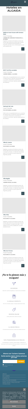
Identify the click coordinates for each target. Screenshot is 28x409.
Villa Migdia (6, 178)
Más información (14, 401)
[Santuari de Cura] (14, 97)
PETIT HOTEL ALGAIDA (10, 70)
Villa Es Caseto (7, 142)
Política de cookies (9, 380)
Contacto (6, 378)
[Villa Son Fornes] (14, 242)
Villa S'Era (6, 214)
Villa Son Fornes (8, 251)
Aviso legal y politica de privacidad (11, 383)
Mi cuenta (6, 376)
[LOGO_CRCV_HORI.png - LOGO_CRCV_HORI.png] (14, 2)
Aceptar (14, 406)
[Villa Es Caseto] (14, 133)
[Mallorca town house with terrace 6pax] (14, 23)
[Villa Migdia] (14, 169)
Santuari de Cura (8, 106)
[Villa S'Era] (14, 206)
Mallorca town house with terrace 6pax (13, 33)
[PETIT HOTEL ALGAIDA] (14, 61)
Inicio (5, 374)
